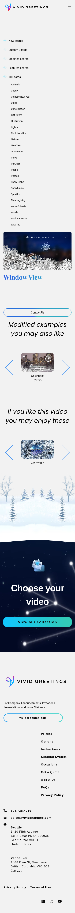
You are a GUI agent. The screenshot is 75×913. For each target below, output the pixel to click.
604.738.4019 (21, 810)
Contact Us (37, 312)
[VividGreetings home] (25, 7)
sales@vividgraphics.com (31, 817)
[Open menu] (69, 7)
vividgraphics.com (33, 718)
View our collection (37, 622)
